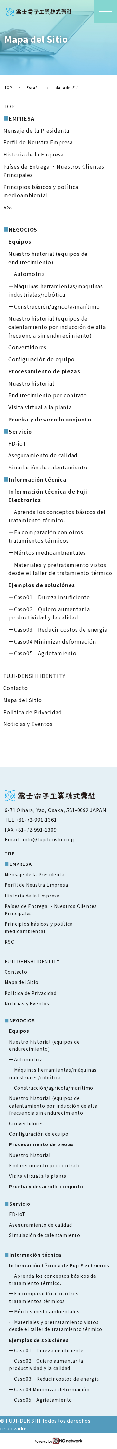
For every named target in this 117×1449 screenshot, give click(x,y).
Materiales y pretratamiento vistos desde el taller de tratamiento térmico (60, 569)
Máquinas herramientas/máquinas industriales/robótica (55, 290)
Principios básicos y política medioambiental (40, 191)
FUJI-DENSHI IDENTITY (34, 676)
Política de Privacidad (32, 712)
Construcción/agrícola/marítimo (57, 306)
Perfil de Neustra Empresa (38, 142)
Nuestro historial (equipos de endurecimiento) (48, 258)
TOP (9, 106)
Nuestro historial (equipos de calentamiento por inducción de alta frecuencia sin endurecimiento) (57, 326)
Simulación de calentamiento (47, 467)
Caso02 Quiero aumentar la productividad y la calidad (49, 613)
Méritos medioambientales (50, 552)
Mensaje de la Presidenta (36, 130)
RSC (8, 207)
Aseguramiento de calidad (43, 455)
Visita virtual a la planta (40, 407)
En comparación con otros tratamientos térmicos (45, 536)
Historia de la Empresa (33, 154)
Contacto (15, 688)
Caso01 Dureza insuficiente (52, 597)
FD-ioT (17, 443)
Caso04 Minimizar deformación (55, 641)
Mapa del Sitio (22, 700)
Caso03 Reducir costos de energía (60, 629)
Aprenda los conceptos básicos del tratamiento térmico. (57, 516)
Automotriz (29, 274)
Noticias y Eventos (27, 724)
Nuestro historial (31, 383)
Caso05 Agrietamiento (45, 653)
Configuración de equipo (41, 359)
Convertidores (27, 347)
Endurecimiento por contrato (47, 395)
